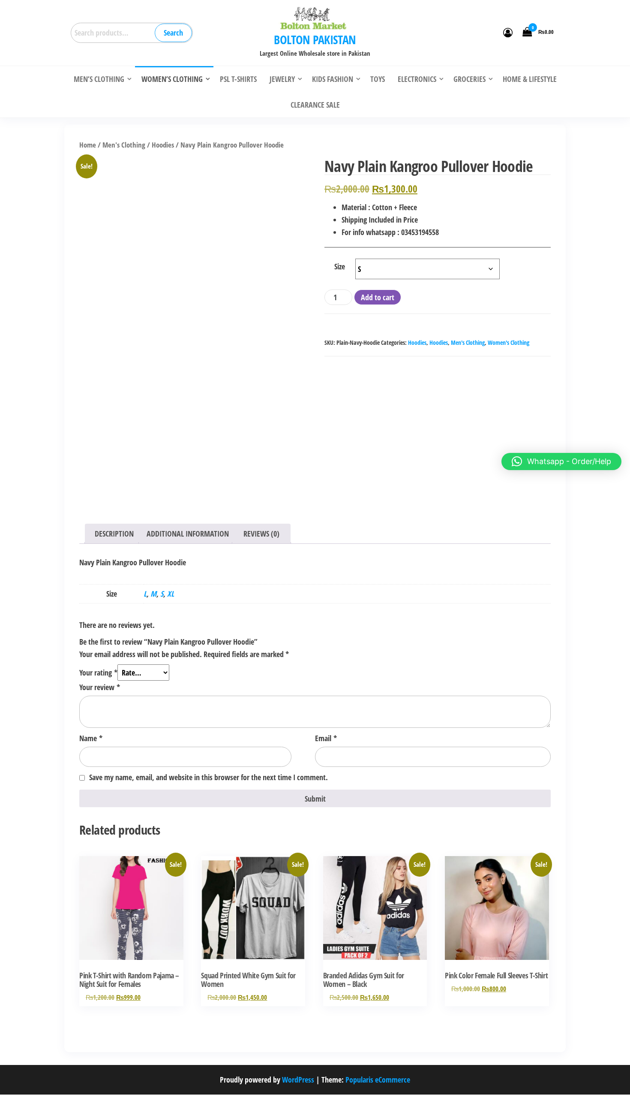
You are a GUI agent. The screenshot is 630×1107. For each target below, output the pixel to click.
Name (90, 738)
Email (326, 738)
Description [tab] (114, 533)
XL (170, 593)
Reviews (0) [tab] (261, 533)
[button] (561, 461)
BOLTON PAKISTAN (315, 39)
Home (87, 145)
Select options (131, 917)
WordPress (298, 1079)
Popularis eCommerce (377, 1079)
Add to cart (377, 297)
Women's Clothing (508, 342)
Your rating (98, 672)
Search (173, 32)
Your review (99, 687)
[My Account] (508, 32)
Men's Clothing (123, 145)
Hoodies (163, 145)
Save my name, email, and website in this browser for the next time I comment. (208, 777)
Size (339, 266)
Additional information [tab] (188, 533)
